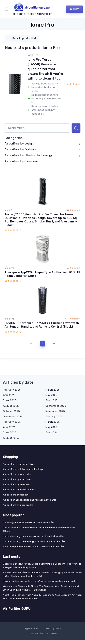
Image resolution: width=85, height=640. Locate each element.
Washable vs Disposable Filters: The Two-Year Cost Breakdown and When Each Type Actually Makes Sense (41, 588)
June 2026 (9, 432)
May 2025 (51, 395)
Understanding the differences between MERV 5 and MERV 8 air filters (39, 529)
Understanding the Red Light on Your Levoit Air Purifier (34, 541)
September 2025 (55, 405)
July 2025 (51, 400)
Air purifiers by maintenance (19, 489)
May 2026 (51, 427)
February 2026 (12, 421)
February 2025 (12, 389)
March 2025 (52, 389)
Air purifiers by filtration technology (29, 155)
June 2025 (9, 400)
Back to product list (22, 38)
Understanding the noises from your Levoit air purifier (33, 536)
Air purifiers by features (20, 149)
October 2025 (11, 411)
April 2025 (9, 395)
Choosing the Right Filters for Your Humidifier (28, 522)
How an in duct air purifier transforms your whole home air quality (40, 581)
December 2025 (13, 416)
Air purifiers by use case (16, 479)
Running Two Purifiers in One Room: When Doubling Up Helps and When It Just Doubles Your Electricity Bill (42, 574)
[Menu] (7, 9)
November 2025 (55, 411)
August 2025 (11, 405)
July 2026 (51, 432)
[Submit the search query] (76, 128)
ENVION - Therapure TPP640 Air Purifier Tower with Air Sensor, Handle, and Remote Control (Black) (42, 324)
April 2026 (9, 427)
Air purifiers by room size (21, 161)
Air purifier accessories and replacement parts (29, 499)
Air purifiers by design (19, 143)
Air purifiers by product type (19, 464)
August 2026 (11, 437)
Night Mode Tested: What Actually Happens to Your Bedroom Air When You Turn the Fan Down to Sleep (42, 597)
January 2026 (53, 416)
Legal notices (31, 628)
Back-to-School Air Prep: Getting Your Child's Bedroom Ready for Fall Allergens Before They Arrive (42, 565)
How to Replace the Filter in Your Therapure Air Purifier (33, 546)
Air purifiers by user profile (18, 505)
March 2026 (52, 421)
